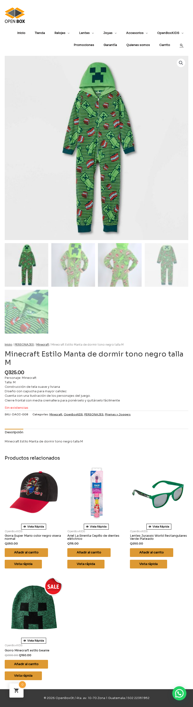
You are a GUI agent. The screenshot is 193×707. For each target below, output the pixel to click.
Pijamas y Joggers (118, 414)
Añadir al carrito (26, 552)
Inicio (8, 344)
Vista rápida (23, 564)
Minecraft (42, 344)
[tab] (14, 432)
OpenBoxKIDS (73, 414)
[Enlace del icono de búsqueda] (182, 45)
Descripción (14, 432)
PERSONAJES (24, 344)
